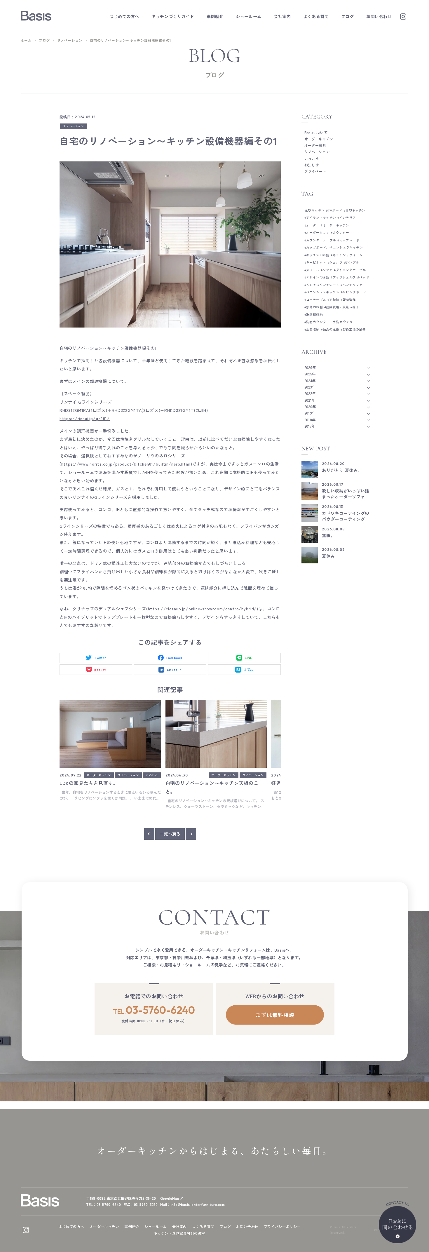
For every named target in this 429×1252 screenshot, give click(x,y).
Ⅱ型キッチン (355, 210)
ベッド (364, 277)
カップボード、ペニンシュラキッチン (334, 247)
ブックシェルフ (344, 277)
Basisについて (316, 132)
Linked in (174, 669)
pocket (100, 669)
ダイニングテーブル (351, 270)
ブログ (44, 40)
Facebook (174, 657)
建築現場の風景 (337, 307)
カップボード (349, 240)
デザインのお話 (317, 277)
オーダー (313, 225)
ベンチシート (329, 285)
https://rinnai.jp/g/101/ (85, 418)
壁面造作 (349, 299)
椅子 (356, 307)
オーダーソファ (317, 232)
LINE (248, 657)
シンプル (352, 262)
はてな (248, 669)
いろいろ (152, 775)
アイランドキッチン (321, 217)
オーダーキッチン (99, 775)
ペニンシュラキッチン (322, 292)
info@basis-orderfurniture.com (198, 1204)
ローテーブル (316, 299)
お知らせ (311, 165)
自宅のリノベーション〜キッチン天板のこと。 (212, 787)
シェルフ (336, 262)
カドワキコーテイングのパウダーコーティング (345, 516)
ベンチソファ (352, 285)
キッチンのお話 (317, 255)
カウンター (341, 232)
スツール (313, 270)
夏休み (328, 556)
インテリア (347, 217)
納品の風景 (331, 329)
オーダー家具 (315, 145)
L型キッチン (315, 210)
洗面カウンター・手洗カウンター (331, 322)
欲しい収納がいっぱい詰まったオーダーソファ (345, 493)
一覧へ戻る (170, 834)
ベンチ (311, 285)
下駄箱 (334, 299)
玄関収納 (313, 329)
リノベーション (70, 40)
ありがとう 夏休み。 (342, 470)
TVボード (335, 210)
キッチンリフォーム (347, 255)
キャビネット (316, 262)
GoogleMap (169, 1198)
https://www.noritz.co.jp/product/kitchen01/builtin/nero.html (126, 464)
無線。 (328, 535)
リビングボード (354, 292)
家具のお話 (314, 307)
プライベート (315, 171)
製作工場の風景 (354, 329)
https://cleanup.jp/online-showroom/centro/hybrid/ (202, 609)
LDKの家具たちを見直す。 (89, 783)
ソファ (328, 270)
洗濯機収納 (314, 314)
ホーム (26, 40)
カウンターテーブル (321, 240)
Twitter (100, 657)
